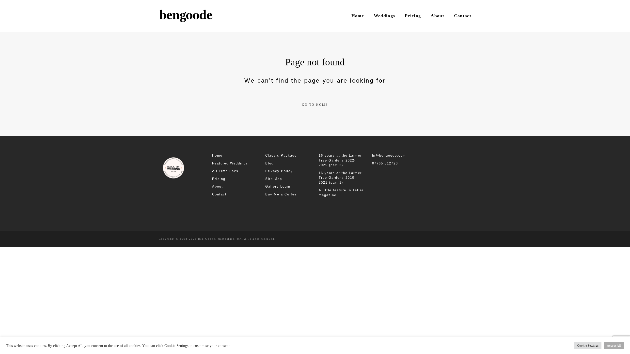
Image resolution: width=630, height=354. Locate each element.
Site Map (273, 179)
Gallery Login (277, 186)
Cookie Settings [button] (587, 345)
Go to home (315, 104)
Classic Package (281, 155)
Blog (269, 163)
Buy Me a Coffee (281, 194)
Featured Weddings (230, 163)
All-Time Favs (225, 171)
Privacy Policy (279, 171)
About (437, 15)
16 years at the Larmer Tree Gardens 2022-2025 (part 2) (340, 160)
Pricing (413, 15)
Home (357, 15)
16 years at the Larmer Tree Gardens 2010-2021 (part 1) (340, 177)
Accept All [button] (614, 345)
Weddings (384, 15)
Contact (462, 15)
